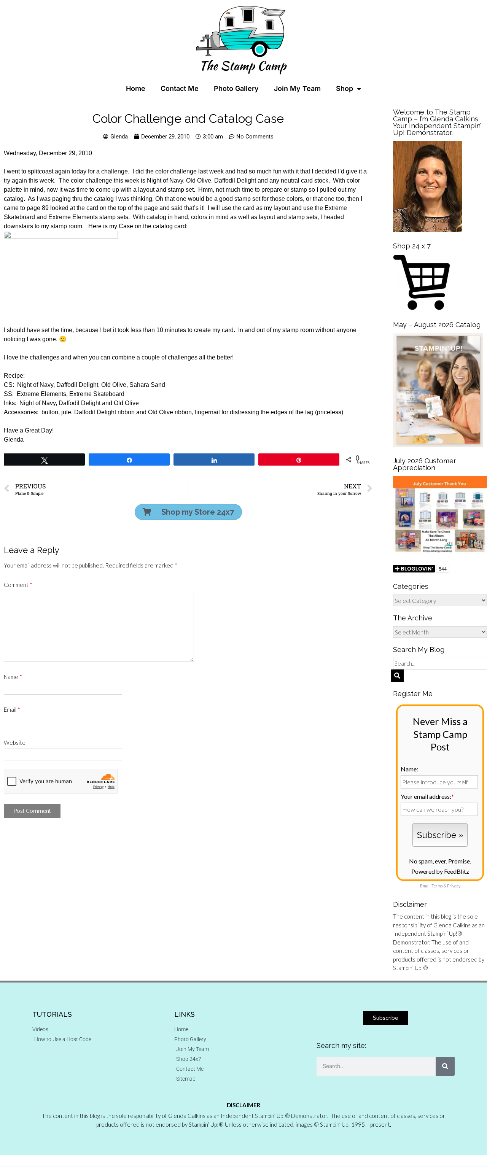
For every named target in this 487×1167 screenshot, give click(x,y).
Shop (344, 88)
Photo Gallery (236, 88)
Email (12, 709)
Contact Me (180, 88)
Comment (18, 584)
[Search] (445, 1066)
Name (13, 676)
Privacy (453, 885)
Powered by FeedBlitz (440, 871)
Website (14, 742)
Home (135, 88)
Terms (437, 885)
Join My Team (297, 88)
